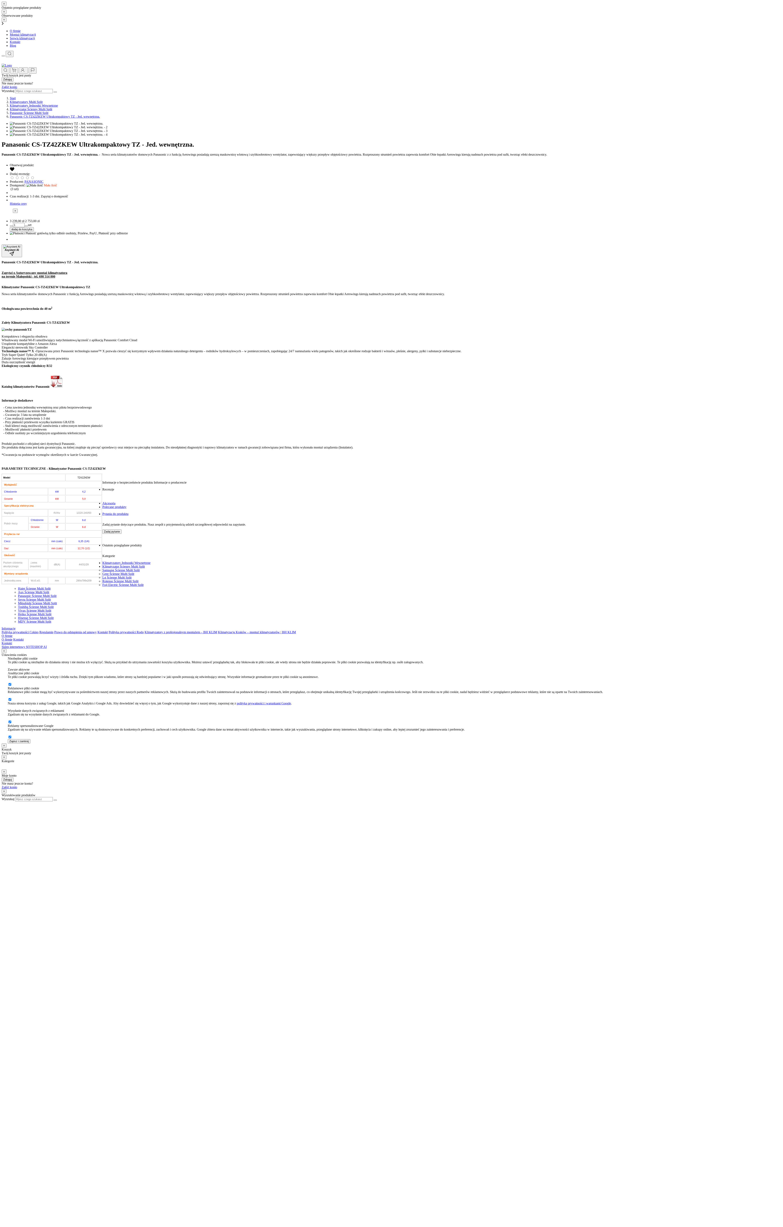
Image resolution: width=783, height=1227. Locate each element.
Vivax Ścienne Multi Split (34, 610)
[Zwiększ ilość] (11, 226)
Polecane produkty (114, 507)
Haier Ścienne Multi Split (34, 588)
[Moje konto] (23, 70)
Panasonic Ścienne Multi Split (37, 596)
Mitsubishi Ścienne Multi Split (37, 603)
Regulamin (46, 632)
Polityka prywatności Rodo (126, 632)
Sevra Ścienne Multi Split (34, 599)
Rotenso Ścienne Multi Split (120, 581)
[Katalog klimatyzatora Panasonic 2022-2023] (57, 386)
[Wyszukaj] (55, 92)
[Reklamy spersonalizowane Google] (10, 737)
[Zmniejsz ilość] (26, 226)
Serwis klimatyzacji (22, 38)
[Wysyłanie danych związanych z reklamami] (10, 722)
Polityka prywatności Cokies (20, 632)
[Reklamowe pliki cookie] (10, 699)
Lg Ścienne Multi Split (117, 577)
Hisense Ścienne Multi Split (36, 618)
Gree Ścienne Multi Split (118, 574)
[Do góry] (4, 803)
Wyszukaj (8, 91)
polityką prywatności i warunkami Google (264, 703)
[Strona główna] (7, 65)
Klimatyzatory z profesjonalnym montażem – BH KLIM (181, 632)
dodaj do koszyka (21, 229)
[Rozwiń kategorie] (3, 55)
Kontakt (15, 42)
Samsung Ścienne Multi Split (121, 570)
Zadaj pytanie (112, 531)
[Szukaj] (9, 54)
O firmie (15, 31)
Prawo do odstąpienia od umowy (75, 632)
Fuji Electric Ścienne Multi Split (123, 585)
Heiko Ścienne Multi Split (34, 614)
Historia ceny (18, 203)
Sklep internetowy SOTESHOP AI (24, 647)
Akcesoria (108, 503)
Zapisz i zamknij (19, 741)
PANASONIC (33, 181)
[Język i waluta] (32, 70)
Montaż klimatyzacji (23, 34)
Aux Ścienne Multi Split (33, 592)
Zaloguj (7, 79)
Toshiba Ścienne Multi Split (36, 607)
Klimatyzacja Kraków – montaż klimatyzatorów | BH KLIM (257, 632)
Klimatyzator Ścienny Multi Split (123, 566)
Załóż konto (9, 87)
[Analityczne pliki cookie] (10, 684)
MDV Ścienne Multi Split (34, 621)
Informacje (8, 628)
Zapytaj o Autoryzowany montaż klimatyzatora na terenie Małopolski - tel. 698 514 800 (34, 274)
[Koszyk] (14, 70)
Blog (13, 45)
